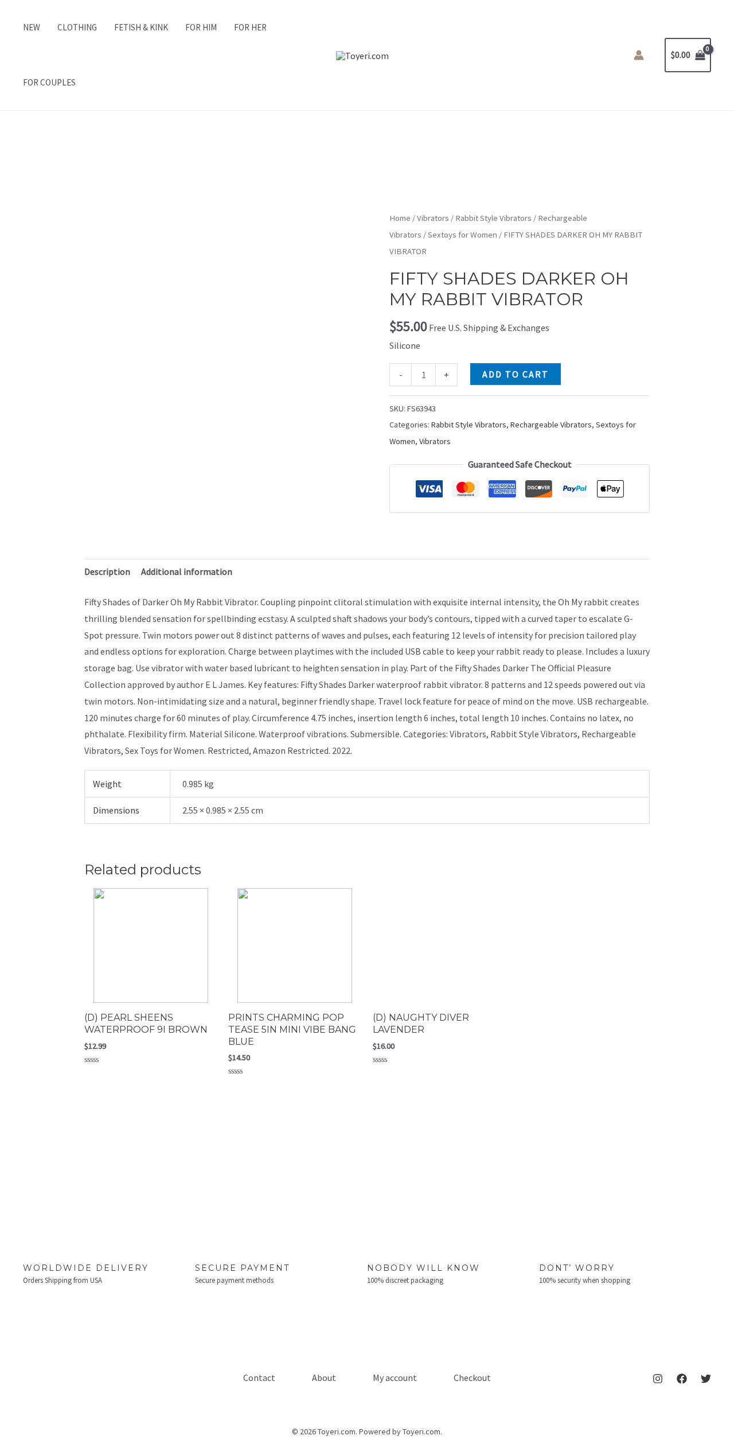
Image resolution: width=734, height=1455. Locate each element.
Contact (259, 1377)
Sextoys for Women (462, 234)
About (324, 1377)
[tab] (107, 572)
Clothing (77, 27)
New (31, 27)
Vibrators (433, 218)
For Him (201, 27)
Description (107, 571)
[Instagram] (658, 1379)
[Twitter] (706, 1379)
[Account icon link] (639, 55)
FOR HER (250, 27)
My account (395, 1377)
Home (400, 218)
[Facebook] (682, 1379)
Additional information (186, 571)
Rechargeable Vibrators (551, 424)
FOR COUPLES (49, 82)
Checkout (472, 1377)
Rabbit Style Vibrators (493, 218)
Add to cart (515, 374)
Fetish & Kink (141, 27)
